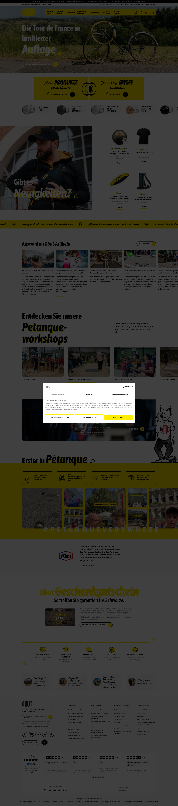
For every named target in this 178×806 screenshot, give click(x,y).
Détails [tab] (89, 394)
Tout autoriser (118, 417)
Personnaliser (88, 417)
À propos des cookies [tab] (120, 394)
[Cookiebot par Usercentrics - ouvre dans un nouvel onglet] (124, 387)
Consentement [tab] (58, 394)
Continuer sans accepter (59, 417)
